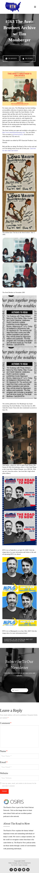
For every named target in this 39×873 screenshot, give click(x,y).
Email (4, 762)
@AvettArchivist (18, 134)
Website (4, 773)
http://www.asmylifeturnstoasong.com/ (13, 132)
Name (3, 751)
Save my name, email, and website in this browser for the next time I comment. (19, 785)
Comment (5, 723)
